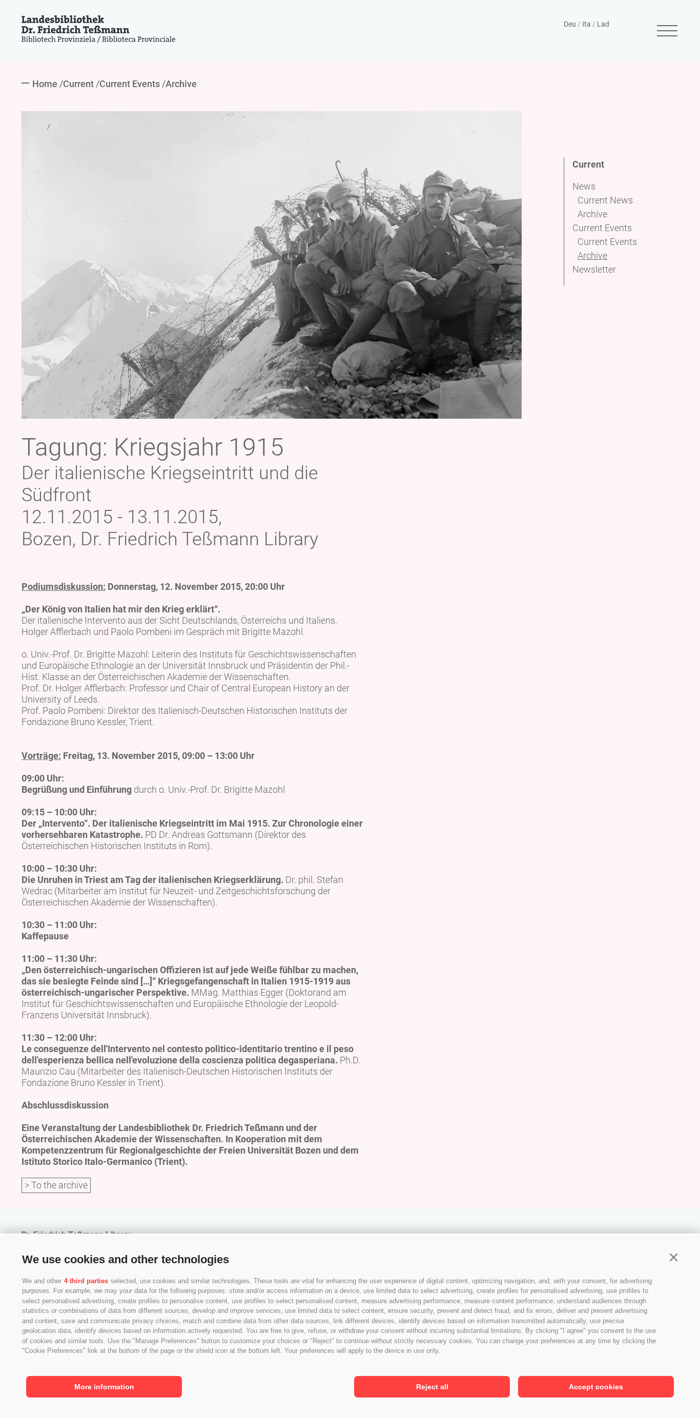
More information (104, 1387)
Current (588, 164)
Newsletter (594, 269)
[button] (673, 1257)
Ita (586, 24)
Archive (592, 214)
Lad (603, 24)
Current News (605, 200)
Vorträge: (41, 755)
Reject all (432, 1387)
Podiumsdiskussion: (64, 586)
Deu (570, 24)
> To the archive (56, 1185)
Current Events (602, 227)
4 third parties (86, 1281)
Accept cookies (596, 1387)
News (583, 186)
